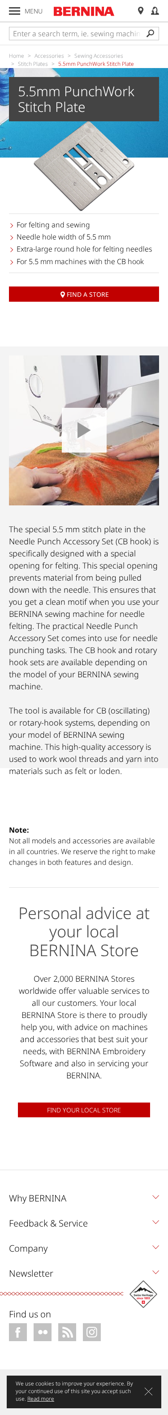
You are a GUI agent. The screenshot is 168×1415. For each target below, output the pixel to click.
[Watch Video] (84, 430)
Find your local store (84, 1110)
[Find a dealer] (141, 11)
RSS (67, 1332)
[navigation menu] (14, 11)
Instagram (92, 1332)
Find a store (88, 294)
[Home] (84, 11)
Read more (40, 1398)
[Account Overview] (155, 11)
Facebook (18, 1332)
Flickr (43, 1332)
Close (148, 1391)
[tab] (84, 1201)
